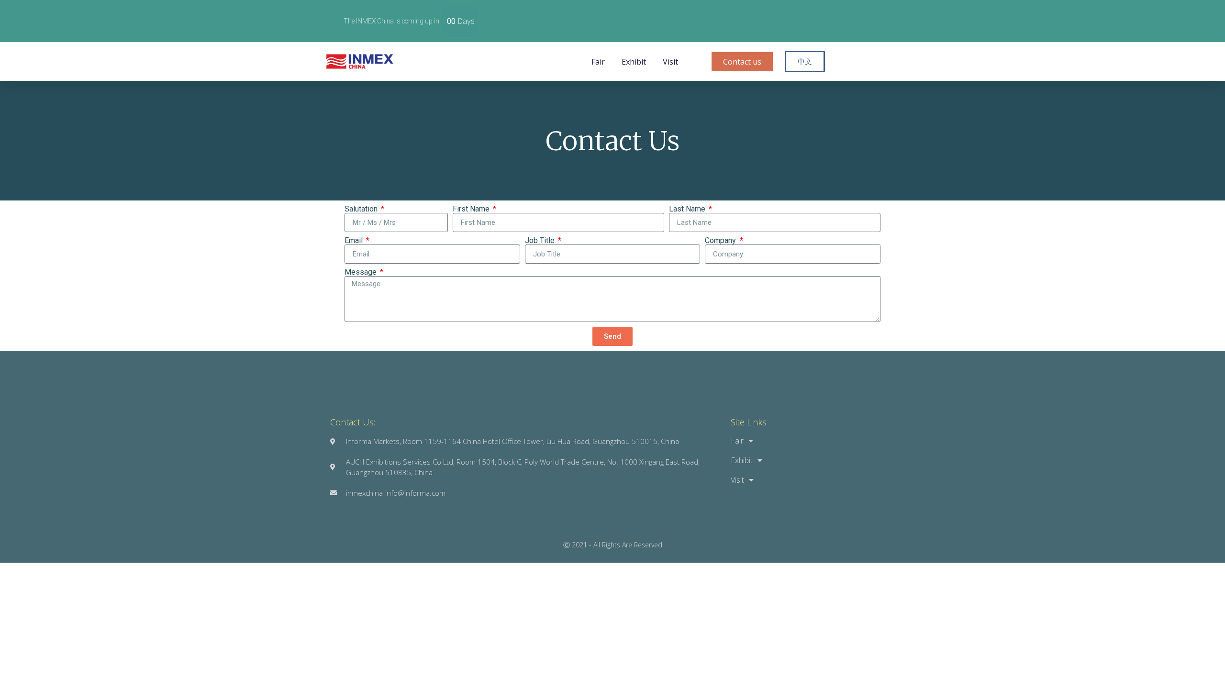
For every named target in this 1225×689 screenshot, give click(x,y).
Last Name (688, 209)
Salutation (362, 209)
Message (362, 272)
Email (355, 240)
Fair (598, 61)
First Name (472, 209)
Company (721, 240)
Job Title (541, 240)
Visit (670, 61)
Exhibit (634, 61)
